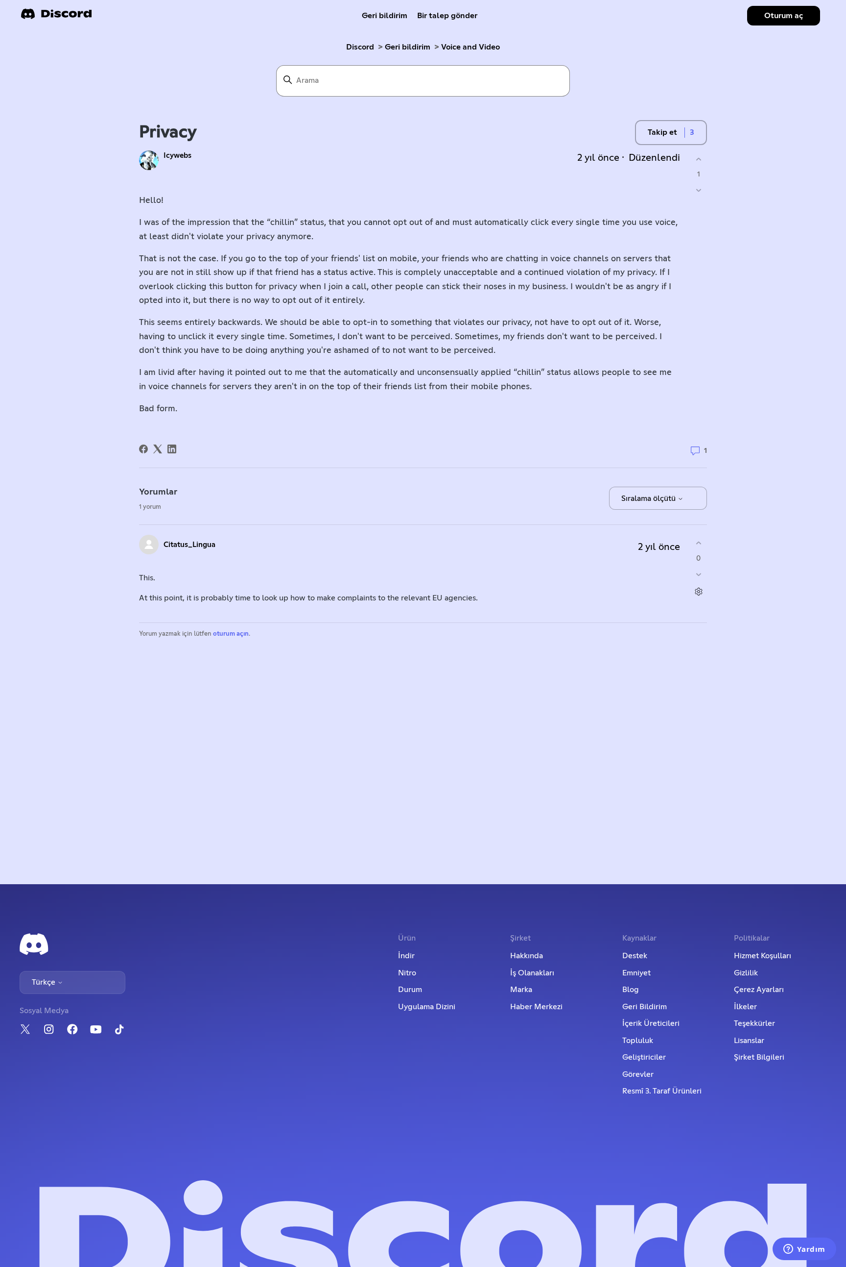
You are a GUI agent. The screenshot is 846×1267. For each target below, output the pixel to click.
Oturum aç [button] (783, 16)
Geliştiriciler (644, 1057)
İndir (406, 956)
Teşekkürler (754, 1023)
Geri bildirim (384, 16)
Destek (634, 956)
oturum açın (231, 634)
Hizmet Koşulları (762, 956)
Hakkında (526, 956)
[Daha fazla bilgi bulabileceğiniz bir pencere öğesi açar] (804, 1250)
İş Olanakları (532, 973)
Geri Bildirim (644, 1007)
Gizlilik (746, 973)
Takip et (662, 132)
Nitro (407, 973)
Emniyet (636, 973)
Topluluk (637, 1040)
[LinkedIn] (171, 449)
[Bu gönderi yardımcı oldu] (698, 159)
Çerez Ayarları (759, 990)
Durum (410, 990)
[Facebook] (143, 449)
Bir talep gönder (447, 16)
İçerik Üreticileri (651, 1023)
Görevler (638, 1074)
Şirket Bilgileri (759, 1057)
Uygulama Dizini (426, 1007)
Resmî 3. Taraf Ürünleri (662, 1091)
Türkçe (44, 982)
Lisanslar (749, 1040)
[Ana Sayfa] (56, 17)
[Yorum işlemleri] (698, 591)
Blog (630, 990)
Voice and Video (470, 47)
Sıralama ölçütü (649, 498)
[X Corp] (157, 449)
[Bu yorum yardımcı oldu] (698, 543)
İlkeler (745, 1007)
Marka (521, 990)
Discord (360, 47)
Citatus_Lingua (189, 544)
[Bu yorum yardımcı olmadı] (698, 574)
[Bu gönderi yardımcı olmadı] (698, 190)
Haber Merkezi (536, 1007)
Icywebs (177, 155)
